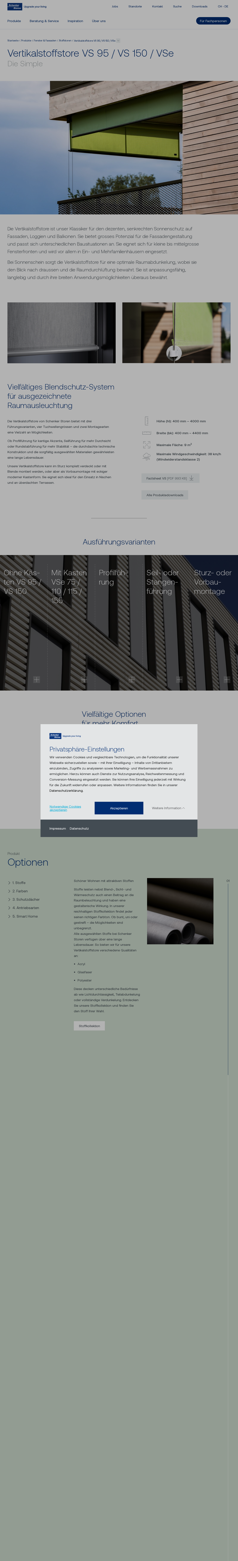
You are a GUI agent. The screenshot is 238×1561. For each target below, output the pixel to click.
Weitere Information (167, 808)
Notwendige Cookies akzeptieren (65, 808)
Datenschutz (79, 828)
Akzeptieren (119, 808)
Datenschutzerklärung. (66, 790)
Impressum (57, 828)
